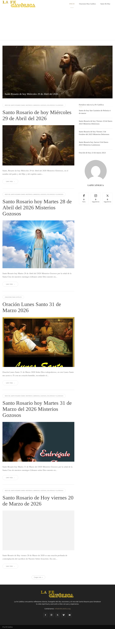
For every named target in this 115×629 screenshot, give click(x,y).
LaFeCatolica (96, 185)
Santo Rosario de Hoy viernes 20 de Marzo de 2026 (37, 501)
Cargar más (37, 609)
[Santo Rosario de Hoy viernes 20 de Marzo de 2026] (38, 546)
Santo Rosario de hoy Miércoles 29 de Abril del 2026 (36, 115)
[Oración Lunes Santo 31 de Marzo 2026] (38, 342)
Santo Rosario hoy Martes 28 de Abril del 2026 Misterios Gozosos (37, 207)
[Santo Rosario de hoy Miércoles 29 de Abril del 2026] (57, 72)
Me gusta (84, 194)
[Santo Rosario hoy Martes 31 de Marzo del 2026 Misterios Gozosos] (38, 442)
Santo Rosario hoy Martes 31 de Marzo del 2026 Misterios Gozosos (37, 409)
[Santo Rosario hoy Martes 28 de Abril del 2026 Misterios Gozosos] (38, 244)
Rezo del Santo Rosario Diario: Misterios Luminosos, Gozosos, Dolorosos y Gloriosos (34, 105)
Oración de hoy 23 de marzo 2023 (92, 153)
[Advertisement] (57, 24)
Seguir (96, 194)
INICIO (72, 4)
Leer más (9, 181)
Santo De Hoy (105, 4)
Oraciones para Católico (87, 4)
